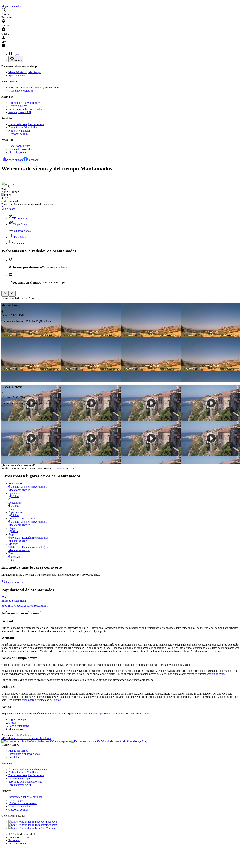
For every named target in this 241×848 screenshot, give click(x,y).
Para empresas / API (19, 112)
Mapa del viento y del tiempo (24, 72)
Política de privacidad (20, 148)
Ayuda (16, 54)
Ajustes (18, 60)
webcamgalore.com (64, 468)
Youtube (50, 827)
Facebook (33, 159)
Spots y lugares (16, 75)
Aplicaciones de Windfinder (24, 102)
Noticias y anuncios (19, 130)
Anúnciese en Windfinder (22, 127)
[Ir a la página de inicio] (1, 2)
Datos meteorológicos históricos (26, 124)
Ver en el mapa (15, 159)
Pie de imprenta (17, 152)
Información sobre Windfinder (25, 109)
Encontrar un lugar (16, 582)
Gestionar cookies (18, 133)
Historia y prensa (17, 105)
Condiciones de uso (19, 145)
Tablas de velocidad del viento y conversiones (33, 87)
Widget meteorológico (20, 90)
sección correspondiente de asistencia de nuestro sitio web (116, 713)
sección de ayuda (216, 673)
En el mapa (9, 208)
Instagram (51, 824)
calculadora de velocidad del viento (41, 699)
